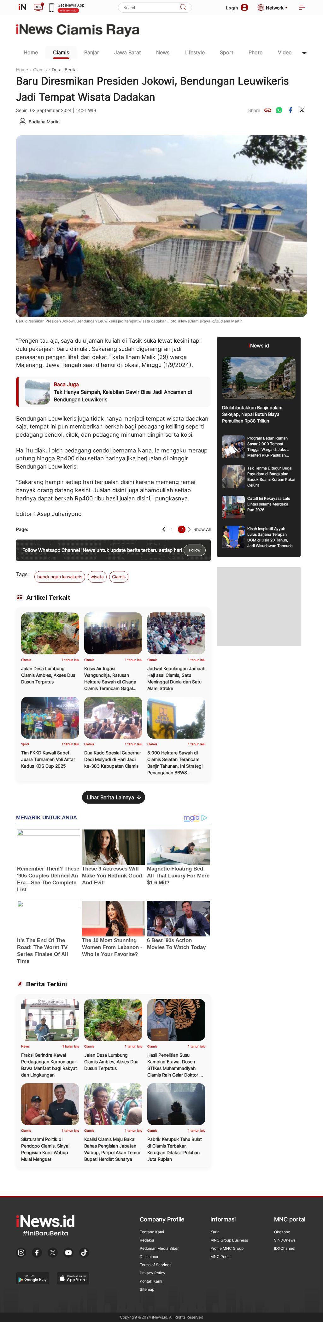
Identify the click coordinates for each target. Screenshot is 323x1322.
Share (254, 110)
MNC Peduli (221, 1256)
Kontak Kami (151, 1281)
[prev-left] (163, 529)
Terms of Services (155, 1264)
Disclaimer (149, 1256)
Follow (194, 550)
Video (285, 52)
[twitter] (302, 110)
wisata (97, 576)
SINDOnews (285, 1240)
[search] (183, 7)
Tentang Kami (152, 1232)
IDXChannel (284, 1248)
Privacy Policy (152, 1273)
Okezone (282, 1232)
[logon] (22, 8)
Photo (256, 52)
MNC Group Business (229, 1240)
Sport (226, 52)
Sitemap (147, 1289)
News (162, 52)
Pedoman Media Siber (159, 1248)
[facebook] (290, 110)
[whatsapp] (279, 110)
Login (232, 7)
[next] (189, 529)
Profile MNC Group (227, 1248)
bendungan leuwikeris (59, 576)
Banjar (91, 52)
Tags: (22, 574)
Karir (214, 1232)
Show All (202, 529)
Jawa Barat (127, 52)
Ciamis (61, 52)
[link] (268, 110)
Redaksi (147, 1240)
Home (31, 52)
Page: (22, 529)
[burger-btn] (302, 7)
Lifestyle (195, 52)
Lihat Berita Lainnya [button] (110, 797)
